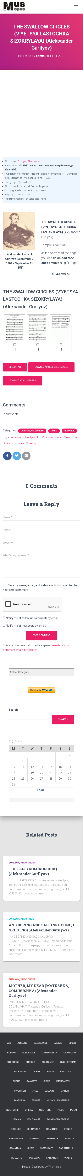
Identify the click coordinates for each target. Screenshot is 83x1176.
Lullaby (49, 1090)
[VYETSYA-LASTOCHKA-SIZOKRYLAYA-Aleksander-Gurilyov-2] (37, 328)
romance (18, 443)
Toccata (34, 1157)
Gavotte (31, 1081)
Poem (73, 1110)
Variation (52, 1157)
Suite (30, 1148)
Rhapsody (33, 1129)
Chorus (30, 1062)
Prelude (16, 1129)
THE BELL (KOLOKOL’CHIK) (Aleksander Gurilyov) (33, 871)
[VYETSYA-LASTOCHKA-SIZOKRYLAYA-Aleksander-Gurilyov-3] (60, 328)
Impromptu (63, 1081)
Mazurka (20, 1100)
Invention (20, 1090)
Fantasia (65, 1071)
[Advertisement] (41, 113)
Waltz (68, 1157)
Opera (29, 1110)
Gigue (46, 1081)
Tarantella (66, 1148)
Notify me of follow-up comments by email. (32, 618)
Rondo (68, 1129)
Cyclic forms (68, 1062)
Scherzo (34, 1138)
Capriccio (70, 1052)
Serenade (52, 1138)
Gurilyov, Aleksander (29, 161)
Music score (71, 437)
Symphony (46, 1148)
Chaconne (13, 1062)
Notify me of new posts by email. (26, 625)
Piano (54, 431)
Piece (61, 1110)
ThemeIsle (54, 1166)
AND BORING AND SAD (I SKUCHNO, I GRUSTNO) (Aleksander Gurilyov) (41, 927)
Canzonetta (49, 1052)
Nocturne (12, 1110)
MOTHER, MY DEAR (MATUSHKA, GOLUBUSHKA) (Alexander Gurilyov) (39, 990)
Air (9, 1043)
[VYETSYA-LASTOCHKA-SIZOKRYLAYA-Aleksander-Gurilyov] (14, 328)
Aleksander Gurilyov (23, 437)
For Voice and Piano (49, 437)
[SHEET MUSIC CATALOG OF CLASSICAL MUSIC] (15, 7)
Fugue (16, 1081)
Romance (69, 431)
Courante (48, 1062)
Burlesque (29, 1052)
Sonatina (15, 1148)
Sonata (69, 1138)
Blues (72, 1043)
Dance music (19, 1071)
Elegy (37, 1071)
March (65, 1090)
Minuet (36, 1100)
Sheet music (33, 443)
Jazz (35, 1090)
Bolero (11, 1052)
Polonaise (33, 1119)
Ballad (58, 1043)
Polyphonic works (58, 1119)
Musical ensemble (58, 1100)
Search (13, 709)
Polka (17, 1119)
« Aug (40, 789)
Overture (45, 1110)
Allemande (40, 1043)
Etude (50, 1071)
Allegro (22, 1043)
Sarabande (16, 1138)
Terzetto (17, 1157)
